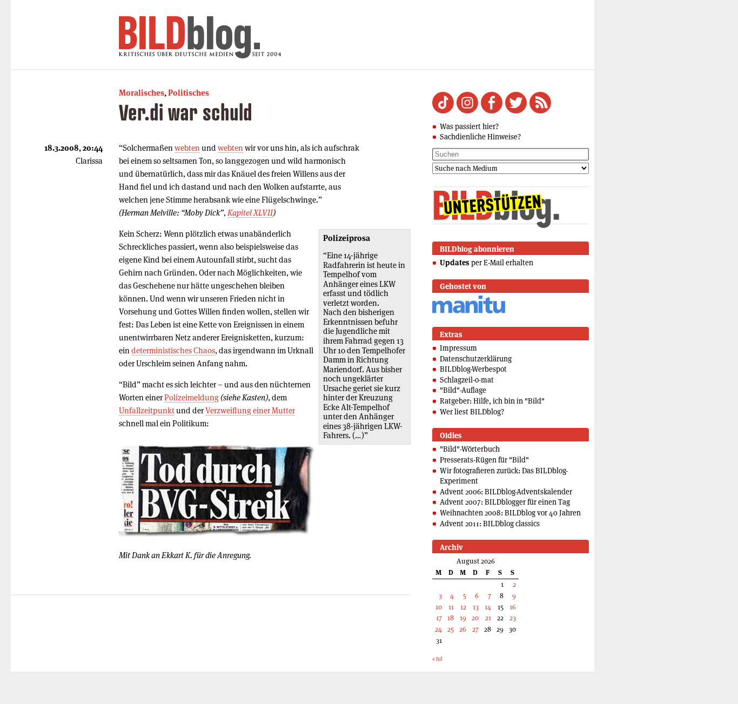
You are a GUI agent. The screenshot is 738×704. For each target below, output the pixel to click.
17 (439, 617)
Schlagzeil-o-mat (467, 380)
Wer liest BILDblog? (472, 412)
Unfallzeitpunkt (147, 410)
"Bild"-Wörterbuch (470, 449)
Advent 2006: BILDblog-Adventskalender (506, 492)
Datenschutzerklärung (476, 359)
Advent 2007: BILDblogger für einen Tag (505, 502)
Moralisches (141, 93)
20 (475, 617)
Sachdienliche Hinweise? (480, 137)
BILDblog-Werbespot (473, 369)
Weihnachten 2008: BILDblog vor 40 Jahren (510, 513)
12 (463, 607)
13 (476, 607)
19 (463, 617)
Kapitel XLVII (250, 212)
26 (462, 629)
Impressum (458, 348)
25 (450, 629)
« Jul (437, 658)
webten (187, 148)
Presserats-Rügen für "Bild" (484, 460)
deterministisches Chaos (173, 350)
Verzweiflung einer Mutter (250, 410)
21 (488, 617)
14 (488, 607)
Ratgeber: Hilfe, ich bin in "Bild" (492, 401)
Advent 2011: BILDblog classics (490, 523)
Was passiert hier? (469, 126)
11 (451, 607)
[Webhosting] (468, 311)
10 (438, 607)
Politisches (188, 93)
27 (475, 629)
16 (512, 607)
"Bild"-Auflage (463, 390)
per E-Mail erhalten (486, 262)
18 (450, 617)
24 (438, 629)
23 (512, 617)
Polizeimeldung (191, 397)
